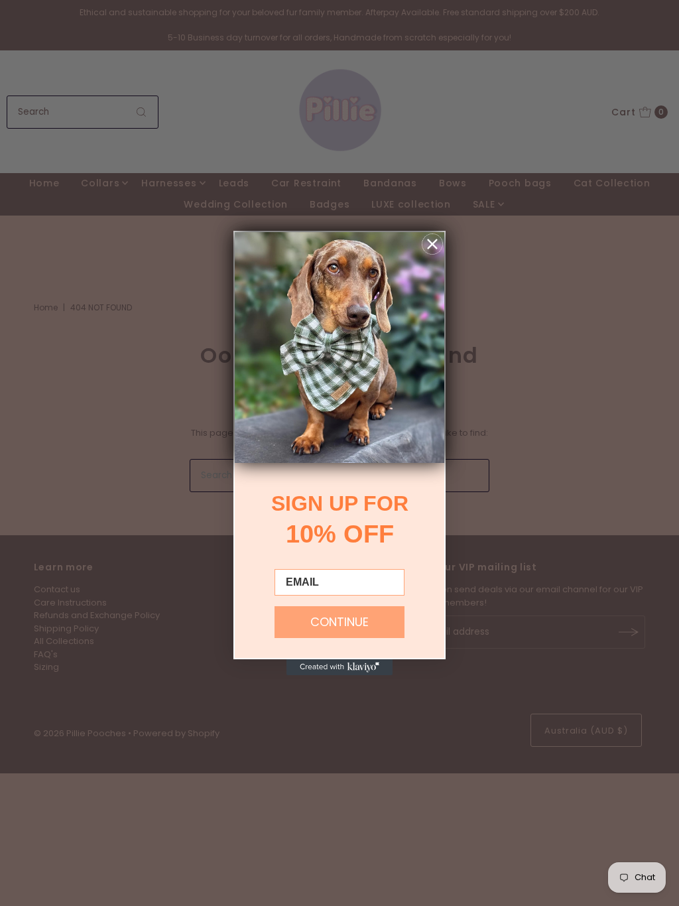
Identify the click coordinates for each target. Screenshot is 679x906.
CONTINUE (339, 622)
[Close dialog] (432, 244)
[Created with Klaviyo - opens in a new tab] (339, 667)
